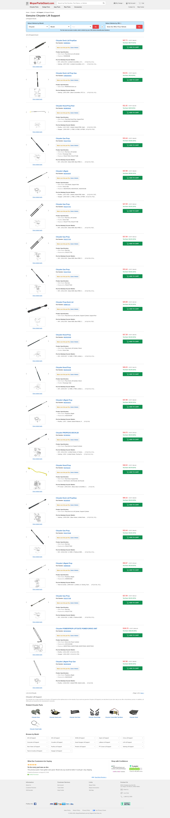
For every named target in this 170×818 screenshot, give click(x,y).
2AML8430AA (68, 75)
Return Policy (76, 810)
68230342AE (67, 664)
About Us (28, 785)
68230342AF (67, 173)
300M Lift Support (80, 738)
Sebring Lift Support (128, 746)
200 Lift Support (31, 738)
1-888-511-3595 (128, 796)
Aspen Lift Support (104, 738)
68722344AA (67, 631)
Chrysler (33, 12)
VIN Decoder (29, 790)
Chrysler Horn (36, 717)
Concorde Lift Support (33, 742)
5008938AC (67, 43)
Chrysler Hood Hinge (94, 717)
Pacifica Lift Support (56, 746)
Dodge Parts (46, 7)
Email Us (126, 789)
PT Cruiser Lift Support (105, 746)
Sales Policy (67, 810)
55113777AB (67, 598)
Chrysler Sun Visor (75, 717)
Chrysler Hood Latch (55, 717)
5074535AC (67, 435)
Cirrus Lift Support (128, 738)
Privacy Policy (86, 810)
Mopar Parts (92, 785)
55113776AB (67, 533)
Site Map (91, 790)
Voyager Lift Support (56, 751)
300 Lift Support (55, 738)
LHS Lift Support (127, 742)
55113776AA (67, 272)
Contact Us (131, 7)
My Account (60, 785)
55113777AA (67, 239)
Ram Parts (67, 7)
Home (27, 12)
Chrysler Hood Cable (36, 729)
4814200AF (67, 500)
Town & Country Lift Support (34, 751)
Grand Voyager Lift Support (82, 742)
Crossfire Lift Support (56, 742)
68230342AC (67, 402)
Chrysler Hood (134, 717)
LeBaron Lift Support (104, 742)
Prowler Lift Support (80, 746)
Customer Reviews (31, 787)
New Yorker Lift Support (33, 746)
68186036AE (67, 108)
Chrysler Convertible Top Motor (114, 717)
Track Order (60, 787)
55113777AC (67, 206)
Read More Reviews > (101, 777)
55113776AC (67, 141)
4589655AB (67, 565)
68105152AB (67, 370)
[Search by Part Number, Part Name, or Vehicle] (104, 3)
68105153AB (67, 337)
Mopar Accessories (94, 787)
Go (96, 27)
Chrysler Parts (34, 7)
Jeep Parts (57, 7)
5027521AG (67, 468)
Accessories (78, 7)
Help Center (140, 7)
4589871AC (67, 304)
